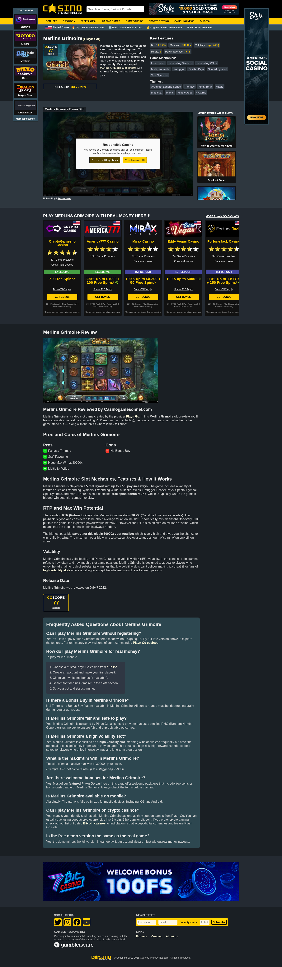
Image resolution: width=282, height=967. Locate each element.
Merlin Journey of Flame (217, 145)
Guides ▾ (205, 21)
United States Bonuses (199, 27)
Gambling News (184, 21)
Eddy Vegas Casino (183, 241)
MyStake (25, 61)
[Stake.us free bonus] (194, 9)
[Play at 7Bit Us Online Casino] (141, 881)
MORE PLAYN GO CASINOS (222, 216)
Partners (141, 936)
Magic (219, 86)
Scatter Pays (196, 69)
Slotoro (25, 44)
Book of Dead (217, 180)
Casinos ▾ (69, 21)
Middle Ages (185, 92)
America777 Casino (103, 241)
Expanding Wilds (206, 63)
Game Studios (134, 21)
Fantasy (190, 86)
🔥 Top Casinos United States (88, 27)
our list (112, 667)
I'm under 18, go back (105, 160)
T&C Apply (55, 304)
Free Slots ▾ (88, 21)
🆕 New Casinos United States (125, 27)
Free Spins (157, 63)
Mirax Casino (143, 241)
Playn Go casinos (145, 642)
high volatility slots (56, 570)
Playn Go (91, 39)
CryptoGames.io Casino (62, 243)
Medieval (156, 92)
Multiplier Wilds (160, 69)
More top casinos (25, 118)
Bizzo (25, 78)
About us (172, 936)
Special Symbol (217, 69)
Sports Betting (159, 21)
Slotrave (25, 26)
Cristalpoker (25, 112)
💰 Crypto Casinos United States (164, 27)
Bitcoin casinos (94, 823)
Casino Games (111, 21)
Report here (64, 198)
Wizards (201, 92)
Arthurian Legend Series (166, 86)
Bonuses (51, 21)
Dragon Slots (25, 95)
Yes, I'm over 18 (135, 160)
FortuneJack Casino (223, 241)
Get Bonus (62, 296)
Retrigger (179, 69)
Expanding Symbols (180, 63)
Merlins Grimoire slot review (118, 67)
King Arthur (205, 86)
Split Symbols (159, 75)
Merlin (170, 92)
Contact (156, 936)
